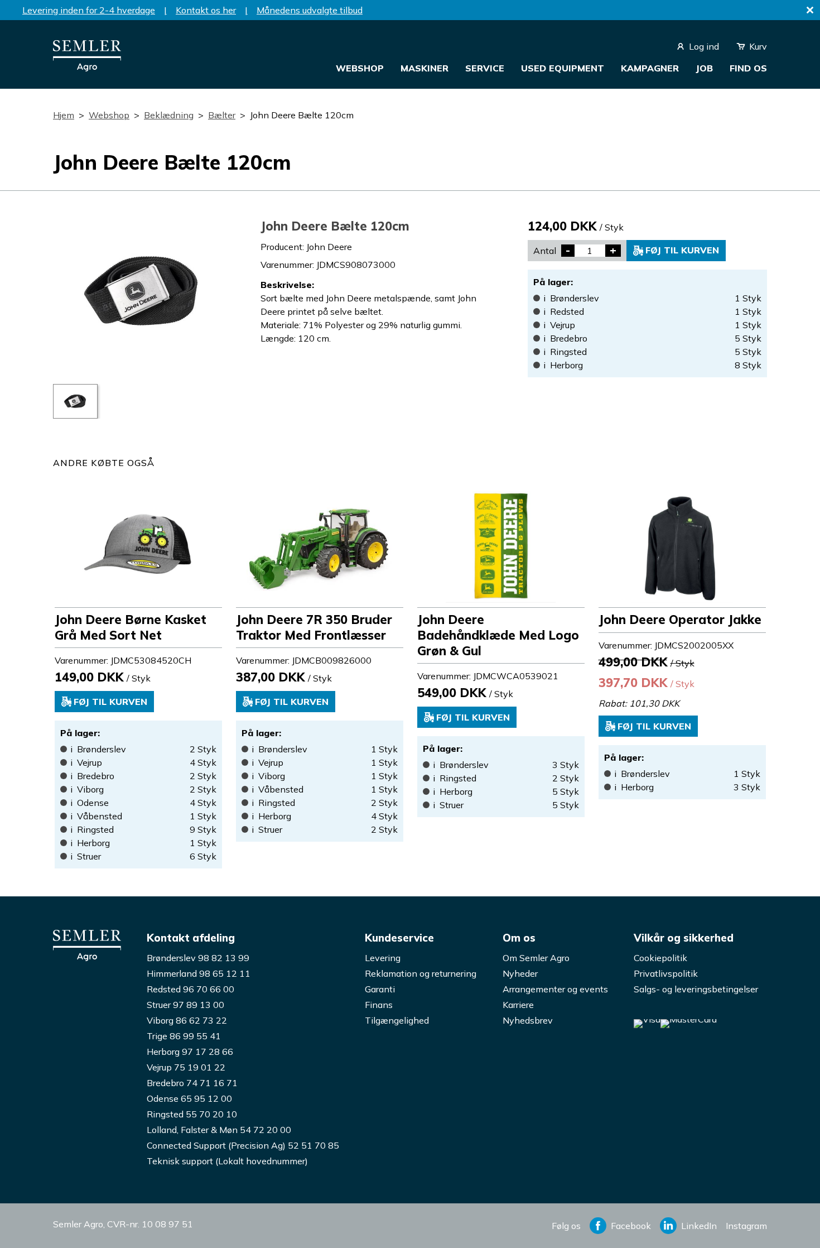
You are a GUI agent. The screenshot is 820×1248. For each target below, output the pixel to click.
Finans (379, 1004)
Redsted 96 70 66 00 (190, 989)
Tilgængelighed (397, 1020)
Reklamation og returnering (420, 973)
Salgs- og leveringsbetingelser (696, 989)
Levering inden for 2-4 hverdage (88, 10)
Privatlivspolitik (666, 973)
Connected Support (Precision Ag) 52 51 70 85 (243, 1145)
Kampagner (650, 68)
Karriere (518, 1004)
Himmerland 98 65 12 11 (198, 973)
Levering (383, 957)
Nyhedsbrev (528, 1020)
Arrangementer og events (555, 989)
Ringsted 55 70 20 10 (192, 1114)
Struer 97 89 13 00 (185, 1004)
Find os (748, 68)
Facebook (631, 1225)
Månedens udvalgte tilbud (310, 10)
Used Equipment (562, 68)
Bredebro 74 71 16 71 (192, 1082)
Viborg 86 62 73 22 (187, 1020)
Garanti (380, 989)
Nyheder (520, 973)
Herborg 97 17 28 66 (190, 1051)
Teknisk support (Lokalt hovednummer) (227, 1161)
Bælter (221, 115)
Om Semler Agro (536, 957)
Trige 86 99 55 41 (184, 1035)
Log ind (704, 46)
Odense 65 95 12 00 (189, 1098)
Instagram (746, 1225)
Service (484, 68)
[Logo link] (87, 68)
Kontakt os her (206, 10)
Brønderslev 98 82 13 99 (198, 957)
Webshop (360, 68)
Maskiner (424, 68)
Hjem (63, 115)
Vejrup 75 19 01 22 (186, 1067)
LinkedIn (699, 1225)
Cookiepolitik (660, 957)
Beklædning (169, 115)
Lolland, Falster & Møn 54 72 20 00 (219, 1129)
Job (704, 68)
